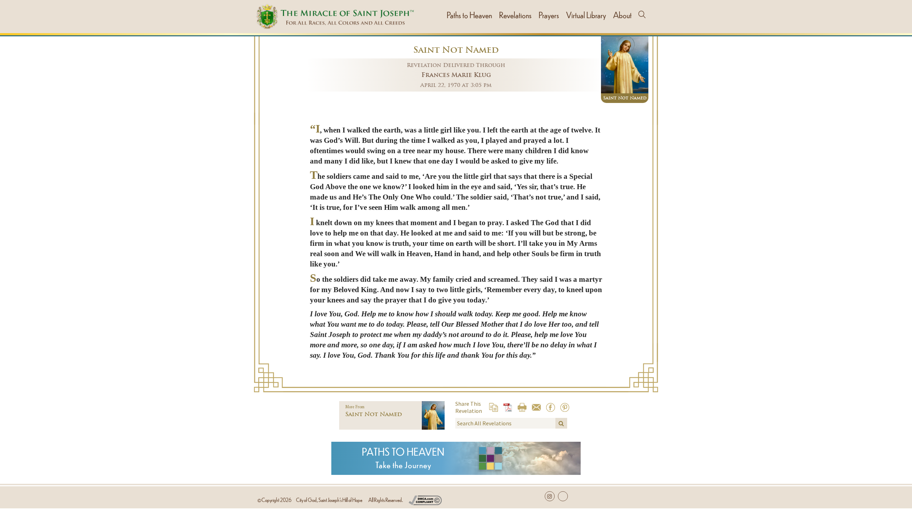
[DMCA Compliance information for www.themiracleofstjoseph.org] (425, 499)
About (622, 14)
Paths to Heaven (469, 14)
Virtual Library (586, 14)
